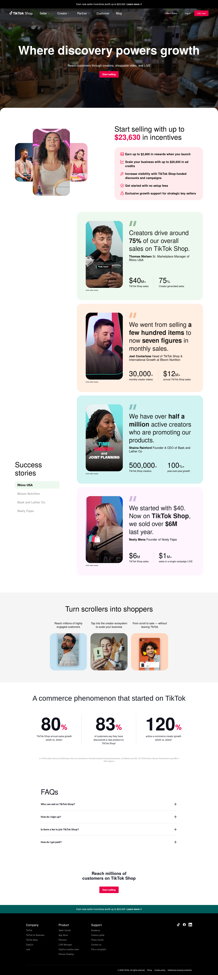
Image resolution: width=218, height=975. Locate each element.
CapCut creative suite (69, 949)
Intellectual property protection (180, 970)
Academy (95, 930)
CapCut (29, 944)
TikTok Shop (32, 939)
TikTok (29, 930)
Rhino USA (25, 485)
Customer (103, 13)
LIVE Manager (65, 944)
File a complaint (98, 949)
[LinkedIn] (190, 924)
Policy (149, 970)
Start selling (109, 74)
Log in (188, 13)
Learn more (133, 4)
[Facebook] (184, 924)
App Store (63, 935)
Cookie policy (159, 970)
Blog (119, 13)
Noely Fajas (25, 511)
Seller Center (65, 930)
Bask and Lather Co (31, 502)
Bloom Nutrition (28, 493)
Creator (62, 13)
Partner (82, 13)
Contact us (96, 944)
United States (171, 13)
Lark (28, 949)
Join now (201, 13)
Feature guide (97, 935)
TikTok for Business (35, 935)
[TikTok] (178, 924)
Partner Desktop (66, 954)
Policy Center (97, 939)
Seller (43, 13)
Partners (63, 939)
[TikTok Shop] (21, 13)
